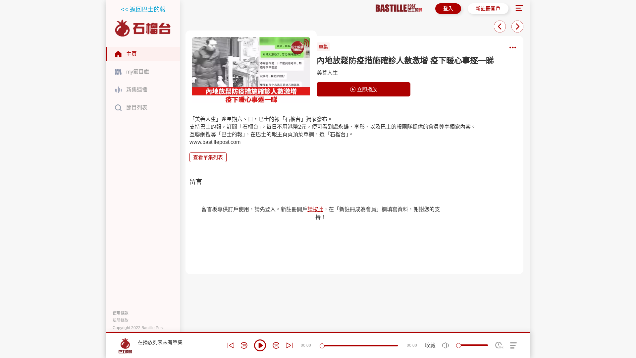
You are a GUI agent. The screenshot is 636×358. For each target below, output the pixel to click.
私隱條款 (121, 320)
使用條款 (121, 313)
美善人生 (327, 73)
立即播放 (367, 89)
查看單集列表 (208, 157)
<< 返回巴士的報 (143, 10)
